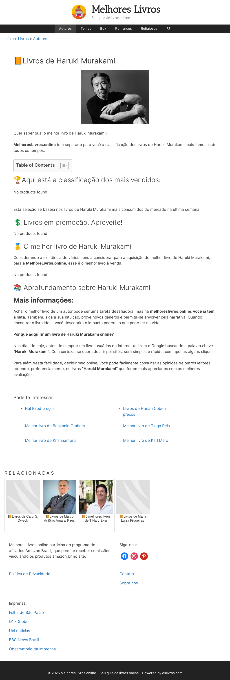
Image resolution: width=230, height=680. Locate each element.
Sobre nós (128, 583)
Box (103, 28)
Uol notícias (19, 630)
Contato (126, 574)
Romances (123, 28)
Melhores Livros (126, 9)
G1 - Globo (19, 621)
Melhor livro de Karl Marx (145, 440)
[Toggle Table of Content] (62, 165)
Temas (86, 28)
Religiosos (149, 28)
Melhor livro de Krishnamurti (50, 440)
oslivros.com (172, 673)
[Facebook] (124, 555)
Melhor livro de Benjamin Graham (55, 426)
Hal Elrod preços (40, 408)
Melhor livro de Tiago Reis (146, 426)
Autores (65, 28)
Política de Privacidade (29, 574)
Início (9, 38)
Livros (23, 38)
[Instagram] (134, 555)
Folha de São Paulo (26, 612)
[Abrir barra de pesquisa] (168, 29)
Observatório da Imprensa (32, 649)
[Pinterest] (144, 555)
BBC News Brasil (24, 639)
